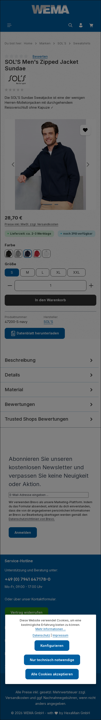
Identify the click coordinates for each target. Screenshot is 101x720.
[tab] (49, 360)
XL (58, 272)
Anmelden (23, 532)
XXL (76, 272)
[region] (50, 164)
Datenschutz (41, 635)
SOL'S (48, 322)
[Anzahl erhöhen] (91, 285)
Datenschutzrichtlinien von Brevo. (32, 519)
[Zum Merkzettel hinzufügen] (85, 130)
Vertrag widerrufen (27, 612)
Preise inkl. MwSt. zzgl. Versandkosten (31, 224)
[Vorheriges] (13, 164)
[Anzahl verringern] (10, 285)
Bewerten (40, 56)
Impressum (60, 635)
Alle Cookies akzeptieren (52, 674)
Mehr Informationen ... (50, 629)
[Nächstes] (88, 164)
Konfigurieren (51, 646)
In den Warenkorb (50, 300)
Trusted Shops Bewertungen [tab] (36, 419)
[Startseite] (50, 9)
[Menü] (9, 25)
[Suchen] (70, 25)
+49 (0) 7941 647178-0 (27, 579)
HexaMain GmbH (77, 713)
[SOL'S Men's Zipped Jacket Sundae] (50, 164)
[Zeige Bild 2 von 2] (56, 204)
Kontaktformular (43, 599)
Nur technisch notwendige (52, 660)
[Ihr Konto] (80, 25)
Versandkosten (17, 698)
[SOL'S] (50, 80)
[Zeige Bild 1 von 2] (47, 204)
